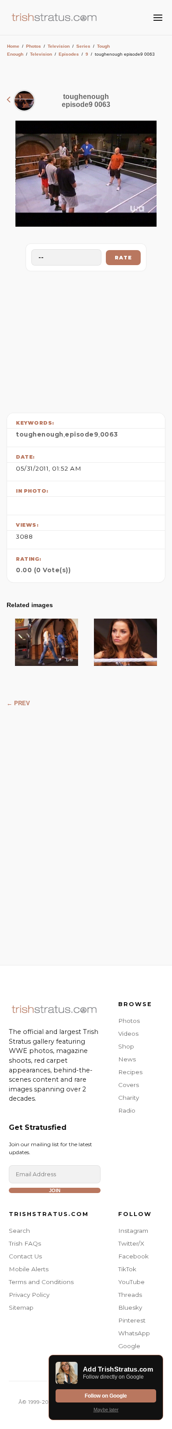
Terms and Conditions (41, 1281)
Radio (126, 1110)
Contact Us (25, 1256)
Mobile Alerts (29, 1269)
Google (129, 1345)
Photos (33, 46)
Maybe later (106, 1409)
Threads (130, 1294)
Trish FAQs (25, 1243)
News (127, 1059)
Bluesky (130, 1307)
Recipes (130, 1072)
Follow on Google (106, 1396)
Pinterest (132, 1320)
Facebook (133, 1256)
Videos (128, 1033)
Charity (128, 1097)
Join (54, 1190)
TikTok (127, 1269)
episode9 (81, 434)
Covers (128, 1084)
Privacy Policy (29, 1294)
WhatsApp (134, 1333)
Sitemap (21, 1307)
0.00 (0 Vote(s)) (43, 570)
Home (13, 46)
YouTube (131, 1281)
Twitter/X (131, 1243)
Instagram (133, 1230)
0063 (109, 434)
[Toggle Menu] (158, 17)
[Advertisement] (86, 340)
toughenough (40, 434)
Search (19, 1230)
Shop (126, 1046)
